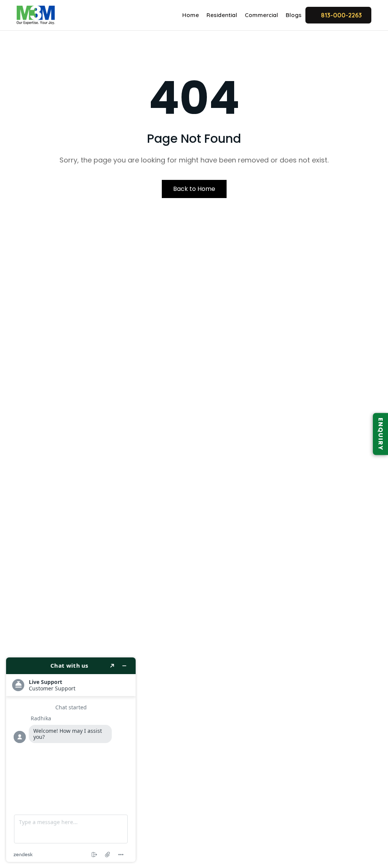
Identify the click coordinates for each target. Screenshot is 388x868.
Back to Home (194, 188)
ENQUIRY (380, 434)
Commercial (261, 15)
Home (190, 15)
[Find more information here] (71, 759)
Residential (222, 15)
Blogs (294, 15)
